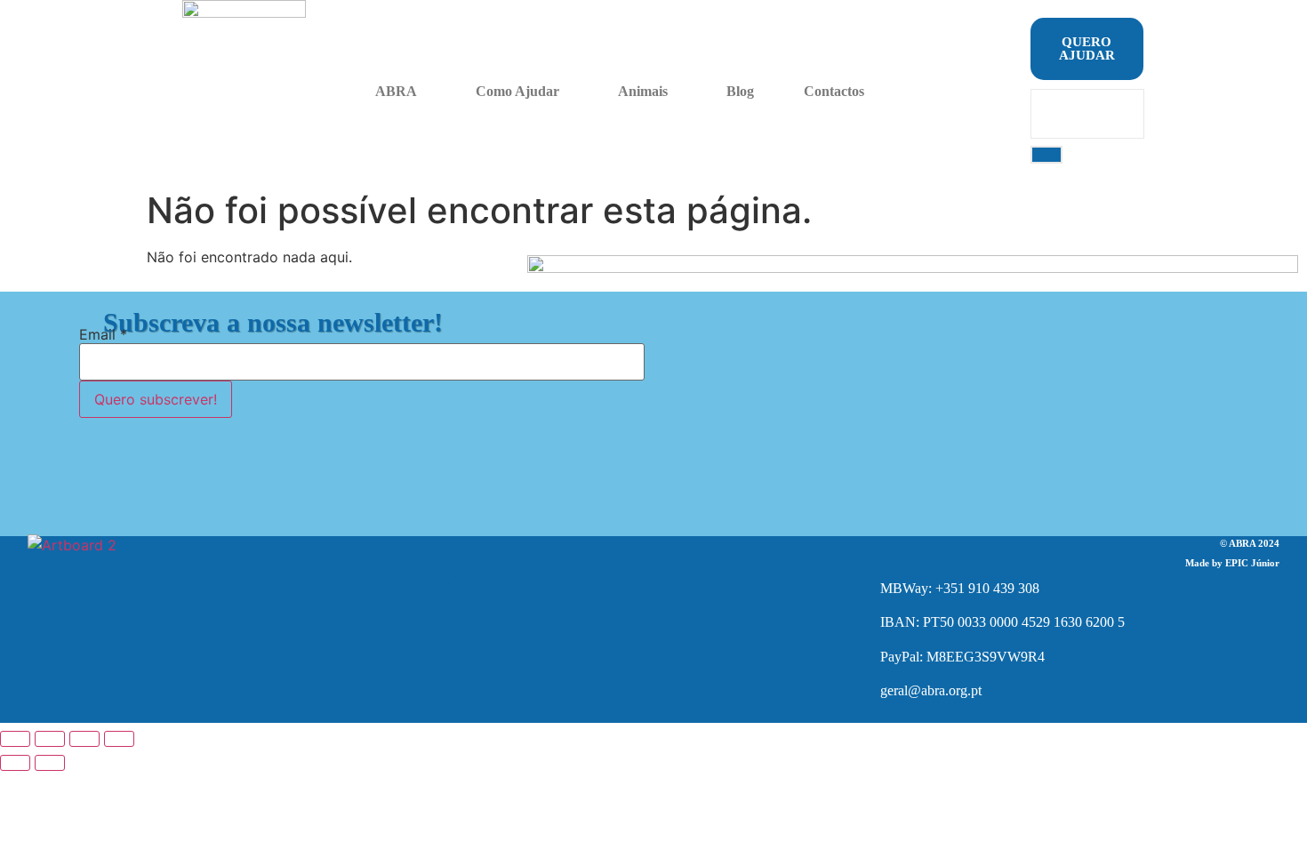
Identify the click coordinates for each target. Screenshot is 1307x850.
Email (103, 334)
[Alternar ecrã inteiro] (50, 739)
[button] (400, 91)
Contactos (834, 91)
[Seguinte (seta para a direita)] (50, 763)
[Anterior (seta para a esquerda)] (15, 763)
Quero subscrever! (155, 399)
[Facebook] (478, 601)
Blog (740, 91)
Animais (643, 91)
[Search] (1046, 155)
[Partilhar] (84, 739)
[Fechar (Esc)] (119, 739)
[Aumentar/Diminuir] (15, 739)
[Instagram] (550, 601)
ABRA (396, 91)
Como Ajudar (517, 91)
